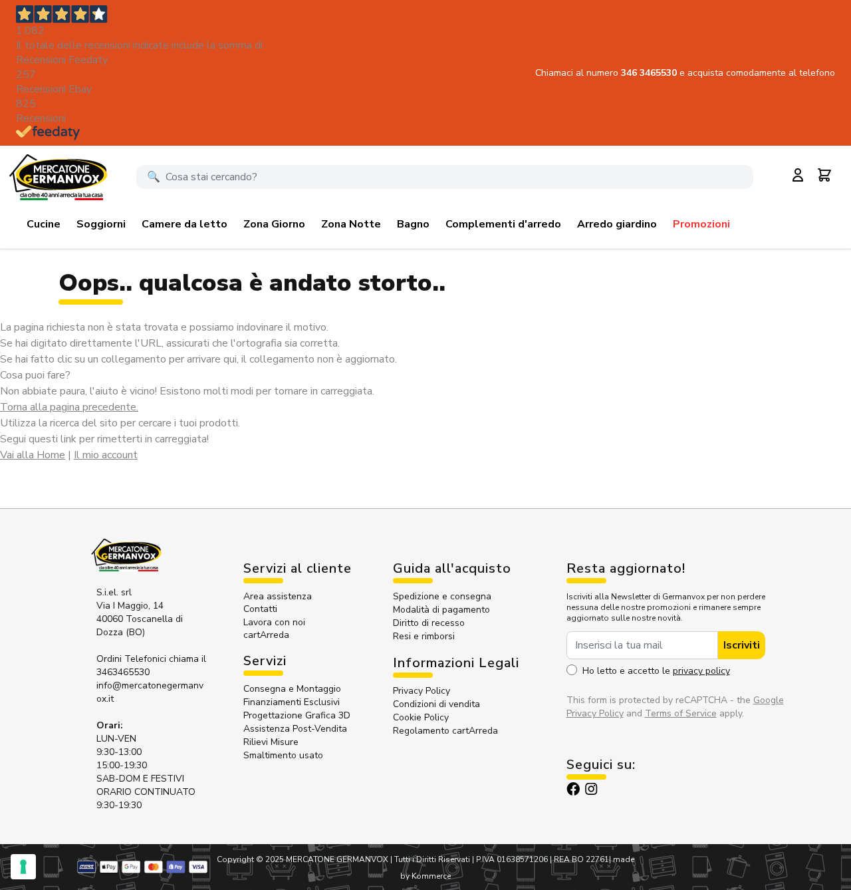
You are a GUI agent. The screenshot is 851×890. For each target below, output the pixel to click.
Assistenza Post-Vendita (295, 728)
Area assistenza (278, 596)
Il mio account (106, 455)
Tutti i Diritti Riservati (432, 859)
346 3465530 (650, 73)
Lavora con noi (274, 622)
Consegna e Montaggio (292, 688)
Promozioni (701, 224)
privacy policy (701, 671)
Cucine (44, 224)
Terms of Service (681, 713)
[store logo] (58, 177)
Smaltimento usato (283, 755)
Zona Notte (351, 224)
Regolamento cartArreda (445, 730)
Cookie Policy (421, 717)
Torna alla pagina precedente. (69, 407)
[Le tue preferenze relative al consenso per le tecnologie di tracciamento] (23, 866)
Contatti (260, 609)
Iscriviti (741, 645)
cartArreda (266, 635)
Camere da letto (184, 224)
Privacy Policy (421, 690)
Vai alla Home (32, 455)
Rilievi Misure (271, 742)
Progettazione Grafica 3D (296, 715)
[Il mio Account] (798, 175)
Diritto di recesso (429, 623)
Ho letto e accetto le (656, 671)
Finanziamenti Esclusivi (291, 702)
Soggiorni (101, 224)
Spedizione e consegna (442, 596)
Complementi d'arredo (503, 224)
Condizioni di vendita (436, 704)
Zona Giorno (274, 224)
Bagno (413, 224)
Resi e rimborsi (424, 636)
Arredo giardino (617, 224)
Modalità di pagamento (441, 609)
